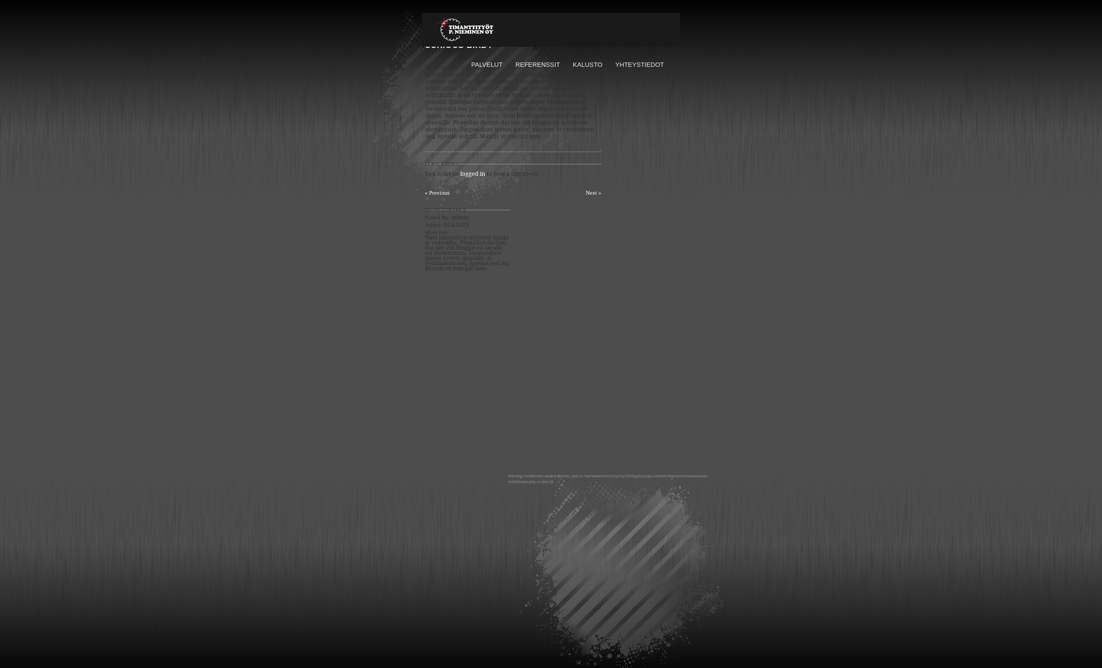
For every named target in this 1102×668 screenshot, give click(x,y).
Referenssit (537, 65)
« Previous (437, 193)
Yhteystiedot (639, 65)
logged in (472, 174)
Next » (593, 193)
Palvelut (487, 65)
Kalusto (587, 65)
